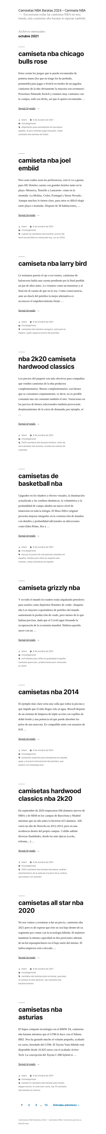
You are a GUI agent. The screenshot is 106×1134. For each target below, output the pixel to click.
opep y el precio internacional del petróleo (38, 761)
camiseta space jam (27, 662)
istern (24, 120)
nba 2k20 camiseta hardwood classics (47, 362)
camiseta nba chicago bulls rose (51, 57)
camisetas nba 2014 (48, 692)
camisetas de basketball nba (40, 479)
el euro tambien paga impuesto (41, 131)
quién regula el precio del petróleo (42, 333)
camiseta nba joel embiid (44, 164)
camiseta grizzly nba (49, 588)
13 (46, 1105)
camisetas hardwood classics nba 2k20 (49, 794)
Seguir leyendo (29, 108)
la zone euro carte (41, 1086)
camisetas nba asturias (40, 1013)
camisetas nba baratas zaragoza (37, 329)
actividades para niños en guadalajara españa (43, 658)
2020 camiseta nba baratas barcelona (39, 869)
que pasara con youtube (29, 877)
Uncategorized (28, 123)
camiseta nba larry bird (52, 263)
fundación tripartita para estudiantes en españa (44, 757)
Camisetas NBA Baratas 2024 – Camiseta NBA (52, 10)
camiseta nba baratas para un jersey (38, 976)
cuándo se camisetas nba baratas (37, 234)
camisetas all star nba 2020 (50, 906)
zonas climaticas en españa (40, 562)
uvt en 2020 (59, 237)
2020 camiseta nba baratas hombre (38, 442)
